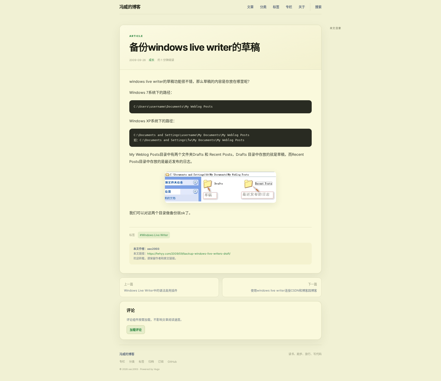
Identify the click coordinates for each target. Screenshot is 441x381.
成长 (151, 60)
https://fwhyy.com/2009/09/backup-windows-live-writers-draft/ (188, 253)
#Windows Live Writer (154, 235)
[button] (220, 187)
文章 (250, 7)
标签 (276, 7)
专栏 (289, 7)
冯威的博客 (130, 7)
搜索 (318, 7)
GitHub (172, 361)
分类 (263, 7)
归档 (151, 361)
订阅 (161, 361)
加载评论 (136, 329)
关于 (302, 7)
